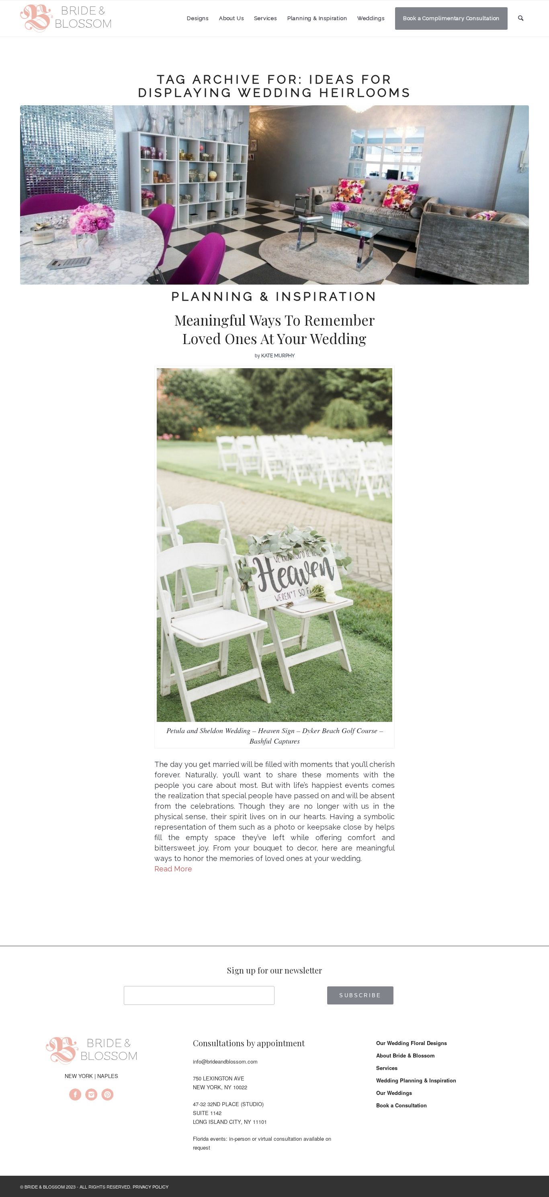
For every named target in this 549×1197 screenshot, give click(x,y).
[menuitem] (198, 18)
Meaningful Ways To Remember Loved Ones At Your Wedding (274, 329)
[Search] (521, 18)
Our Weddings (394, 1093)
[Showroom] (274, 195)
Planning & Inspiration (274, 296)
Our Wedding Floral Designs (411, 1043)
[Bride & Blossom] (91, 1052)
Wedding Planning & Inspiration (416, 1080)
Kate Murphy (278, 356)
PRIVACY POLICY (150, 1186)
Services (386, 1068)
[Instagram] (91, 1095)
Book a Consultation (401, 1105)
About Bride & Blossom (405, 1055)
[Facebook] (75, 1095)
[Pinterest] (107, 1095)
